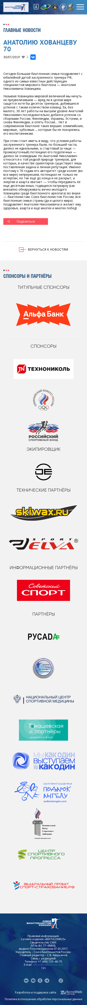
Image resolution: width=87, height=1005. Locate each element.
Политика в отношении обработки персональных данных (43, 999)
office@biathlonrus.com (48, 965)
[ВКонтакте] (33, 57)
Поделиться (26, 221)
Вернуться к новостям (48, 249)
